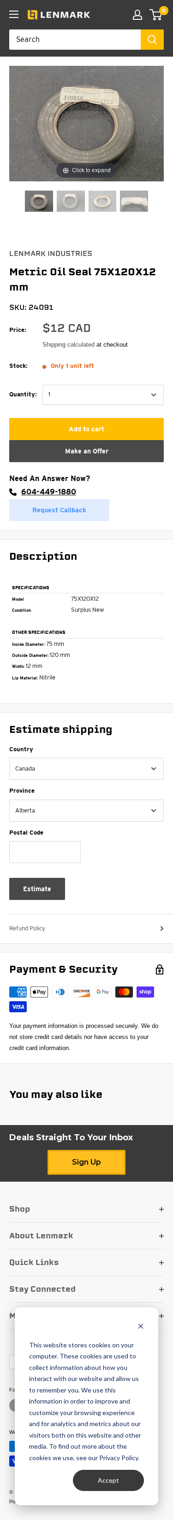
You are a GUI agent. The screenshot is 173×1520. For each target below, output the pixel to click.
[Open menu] (13, 14)
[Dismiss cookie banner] (140, 1327)
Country (21, 749)
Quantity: (23, 394)
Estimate (37, 889)
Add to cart (86, 429)
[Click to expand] (86, 123)
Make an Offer (86, 451)
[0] (156, 14)
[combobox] (75, 39)
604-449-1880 (48, 491)
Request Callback (59, 510)
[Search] (152, 39)
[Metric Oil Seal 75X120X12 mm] (39, 202)
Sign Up (86, 1162)
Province (22, 790)
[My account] (137, 15)
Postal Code (26, 832)
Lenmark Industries (50, 254)
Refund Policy (27, 928)
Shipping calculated (68, 344)
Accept (108, 1480)
